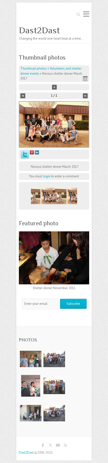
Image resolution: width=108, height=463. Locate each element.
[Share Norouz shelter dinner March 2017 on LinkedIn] (37, 153)
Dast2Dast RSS (65, 446)
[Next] (85, 95)
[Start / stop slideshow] (54, 87)
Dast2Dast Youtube (58, 446)
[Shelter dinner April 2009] (30, 350)
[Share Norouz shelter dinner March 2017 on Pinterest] (32, 153)
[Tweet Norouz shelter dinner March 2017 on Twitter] (25, 153)
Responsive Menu (86, 14)
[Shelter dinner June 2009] (54, 350)
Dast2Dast (39, 30)
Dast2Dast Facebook (42, 446)
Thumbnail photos (33, 68)
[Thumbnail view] (85, 78)
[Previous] (22, 95)
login (46, 176)
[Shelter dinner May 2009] (30, 377)
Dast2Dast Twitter (50, 446)
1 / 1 (54, 95)
